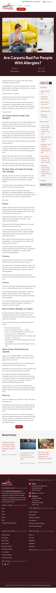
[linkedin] (5, 564)
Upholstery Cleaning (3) (44, 116)
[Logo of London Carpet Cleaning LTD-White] (7, 480)
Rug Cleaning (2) (45, 108)
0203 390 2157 (40, 493)
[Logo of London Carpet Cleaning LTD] (7, 3)
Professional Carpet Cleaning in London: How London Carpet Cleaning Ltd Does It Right (8, 446)
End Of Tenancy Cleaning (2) (45, 103)
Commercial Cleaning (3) (44, 97)
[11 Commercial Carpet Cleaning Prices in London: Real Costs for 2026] (28, 444)
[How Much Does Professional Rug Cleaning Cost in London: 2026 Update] (46, 444)
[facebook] (2, 564)
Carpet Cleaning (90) (45, 92)
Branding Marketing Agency (44, 585)
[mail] (8, 564)
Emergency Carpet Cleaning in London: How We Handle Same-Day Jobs (46, 148)
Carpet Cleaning (14, 71)
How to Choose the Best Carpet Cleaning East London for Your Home (45, 129)
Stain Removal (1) (45, 111)
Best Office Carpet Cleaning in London (46, 139)
